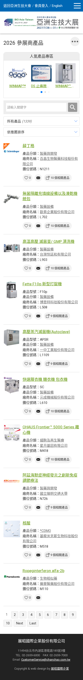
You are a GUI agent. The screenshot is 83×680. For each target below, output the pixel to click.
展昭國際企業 (60, 668)
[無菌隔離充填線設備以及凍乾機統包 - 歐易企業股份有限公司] (11, 199)
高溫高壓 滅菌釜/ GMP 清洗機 (48, 241)
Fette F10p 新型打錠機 (42, 284)
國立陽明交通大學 (54, 494)
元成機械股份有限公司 (57, 397)
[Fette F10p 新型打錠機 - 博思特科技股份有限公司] (11, 289)
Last (33, 623)
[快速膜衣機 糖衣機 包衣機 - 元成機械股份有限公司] (11, 385)
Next (19, 623)
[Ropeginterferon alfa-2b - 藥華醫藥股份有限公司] (11, 576)
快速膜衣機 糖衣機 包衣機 (45, 379)
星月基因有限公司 (54, 446)
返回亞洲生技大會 (17, 6)
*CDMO (45, 531)
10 (8, 623)
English (57, 6)
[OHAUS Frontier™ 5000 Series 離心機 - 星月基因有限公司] (11, 432)
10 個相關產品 (59, 177)
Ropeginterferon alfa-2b (43, 570)
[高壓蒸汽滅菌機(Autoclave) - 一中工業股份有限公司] (11, 337)
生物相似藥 (48, 578)
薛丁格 (28, 145)
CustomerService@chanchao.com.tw (45, 659)
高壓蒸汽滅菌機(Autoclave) (46, 331)
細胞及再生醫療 (52, 440)
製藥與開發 (48, 154)
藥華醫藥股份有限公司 (57, 584)
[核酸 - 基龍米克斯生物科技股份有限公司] (11, 529)
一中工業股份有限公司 (57, 350)
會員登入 (41, 6)
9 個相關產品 (59, 316)
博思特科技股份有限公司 (59, 302)
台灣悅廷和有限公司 (55, 254)
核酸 (26, 523)
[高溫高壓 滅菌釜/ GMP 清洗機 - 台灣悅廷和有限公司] (11, 247)
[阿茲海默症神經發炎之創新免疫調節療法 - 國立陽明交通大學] (11, 481)
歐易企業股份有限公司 (57, 212)
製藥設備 (47, 207)
